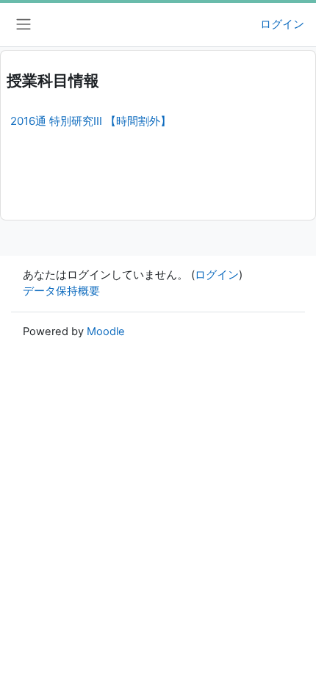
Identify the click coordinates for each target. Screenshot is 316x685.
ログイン (282, 24)
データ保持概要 (61, 291)
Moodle (106, 331)
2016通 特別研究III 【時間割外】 (90, 121)
